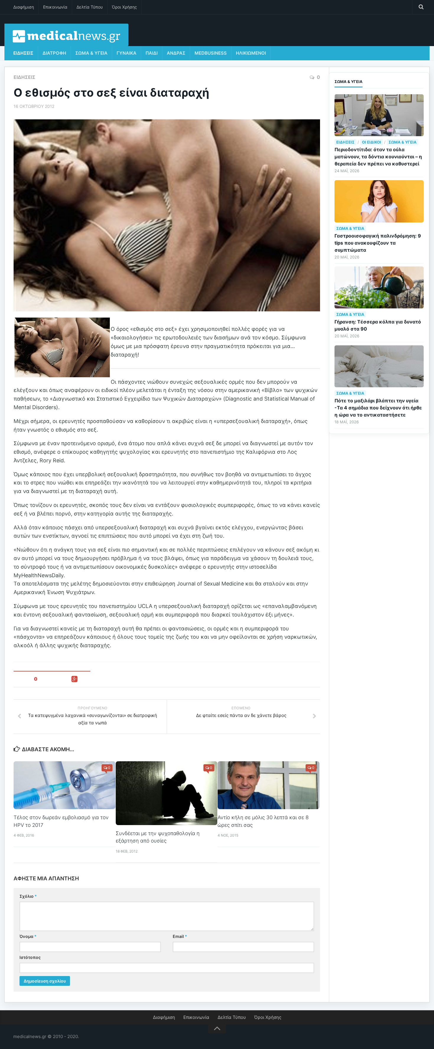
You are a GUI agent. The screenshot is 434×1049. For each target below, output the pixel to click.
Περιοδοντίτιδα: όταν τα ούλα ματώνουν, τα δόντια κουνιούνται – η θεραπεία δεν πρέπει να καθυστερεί (378, 157)
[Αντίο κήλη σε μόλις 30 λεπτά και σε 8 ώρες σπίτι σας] (268, 785)
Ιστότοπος (30, 957)
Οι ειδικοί (371, 142)
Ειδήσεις (23, 53)
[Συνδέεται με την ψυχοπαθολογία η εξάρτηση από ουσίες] (167, 793)
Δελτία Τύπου (89, 6)
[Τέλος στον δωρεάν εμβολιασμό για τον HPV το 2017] (64, 785)
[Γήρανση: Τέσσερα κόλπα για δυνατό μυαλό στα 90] (379, 287)
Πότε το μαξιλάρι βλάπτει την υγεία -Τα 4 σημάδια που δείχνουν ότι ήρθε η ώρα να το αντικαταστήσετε (378, 408)
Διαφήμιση (23, 6)
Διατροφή (54, 53)
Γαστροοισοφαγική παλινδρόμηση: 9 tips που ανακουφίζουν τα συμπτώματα (378, 243)
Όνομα (28, 936)
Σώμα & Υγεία (91, 53)
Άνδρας (176, 53)
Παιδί (152, 53)
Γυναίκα (126, 53)
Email (180, 936)
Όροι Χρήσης (124, 6)
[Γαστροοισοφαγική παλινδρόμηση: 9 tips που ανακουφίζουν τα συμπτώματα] (379, 201)
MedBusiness (211, 53)
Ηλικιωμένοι (251, 53)
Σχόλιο (28, 896)
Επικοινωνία (55, 6)
